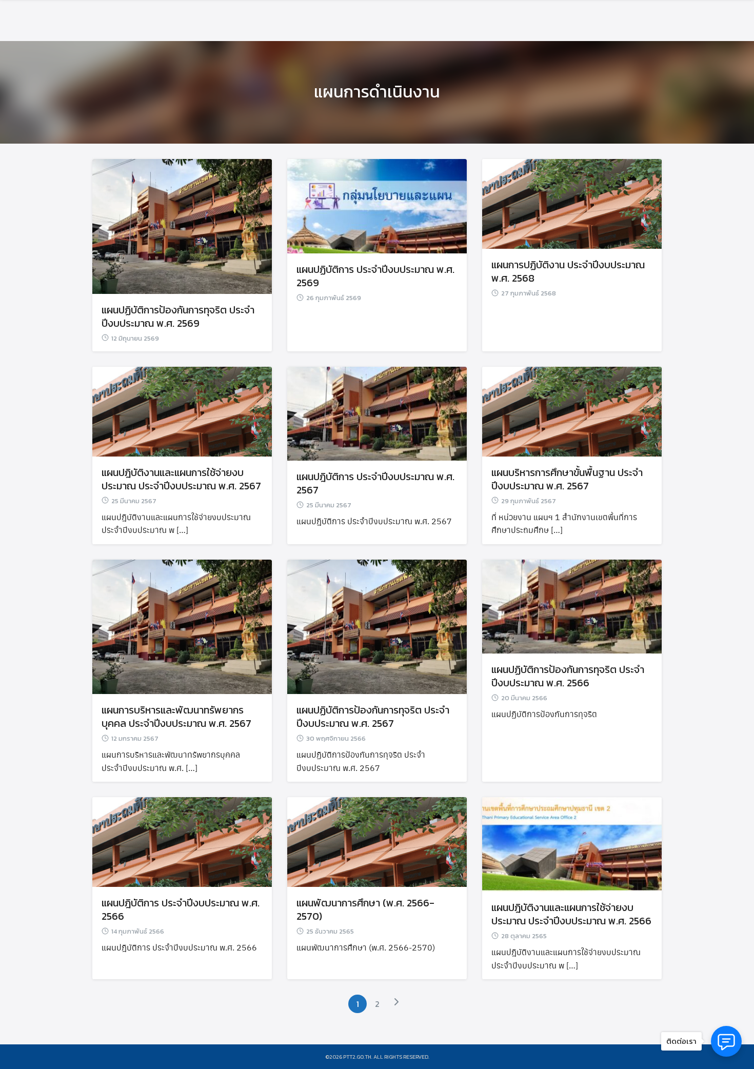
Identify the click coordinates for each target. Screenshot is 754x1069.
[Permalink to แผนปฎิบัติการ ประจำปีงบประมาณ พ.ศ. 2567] (377, 412)
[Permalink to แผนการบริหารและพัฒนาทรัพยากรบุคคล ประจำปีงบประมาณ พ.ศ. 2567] (182, 624)
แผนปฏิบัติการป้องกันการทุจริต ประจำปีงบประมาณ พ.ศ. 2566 (567, 676)
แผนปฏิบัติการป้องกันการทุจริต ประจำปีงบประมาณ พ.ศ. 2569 (178, 316)
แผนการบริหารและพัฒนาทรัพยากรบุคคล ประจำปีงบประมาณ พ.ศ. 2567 (176, 716)
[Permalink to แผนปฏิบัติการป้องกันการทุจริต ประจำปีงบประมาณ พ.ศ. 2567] (377, 624)
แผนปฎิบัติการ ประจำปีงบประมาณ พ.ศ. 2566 (181, 909)
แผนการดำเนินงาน (377, 92)
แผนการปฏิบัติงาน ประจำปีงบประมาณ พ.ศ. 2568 (568, 271)
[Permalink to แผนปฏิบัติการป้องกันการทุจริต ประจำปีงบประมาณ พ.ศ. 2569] (182, 224)
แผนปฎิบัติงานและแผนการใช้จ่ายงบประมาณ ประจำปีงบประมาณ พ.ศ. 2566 (571, 914)
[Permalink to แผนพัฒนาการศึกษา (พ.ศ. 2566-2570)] (377, 840)
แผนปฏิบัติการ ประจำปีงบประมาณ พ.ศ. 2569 (375, 276)
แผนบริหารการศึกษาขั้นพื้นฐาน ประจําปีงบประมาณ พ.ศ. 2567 (567, 479)
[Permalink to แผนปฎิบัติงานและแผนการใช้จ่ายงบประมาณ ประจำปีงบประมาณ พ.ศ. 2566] (572, 842)
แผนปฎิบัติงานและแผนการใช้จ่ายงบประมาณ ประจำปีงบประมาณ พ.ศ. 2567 (181, 479)
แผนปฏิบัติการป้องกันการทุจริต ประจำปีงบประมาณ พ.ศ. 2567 (372, 716)
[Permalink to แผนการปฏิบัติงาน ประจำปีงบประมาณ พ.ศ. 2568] (572, 202)
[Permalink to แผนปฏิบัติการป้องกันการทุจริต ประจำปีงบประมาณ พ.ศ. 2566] (572, 604)
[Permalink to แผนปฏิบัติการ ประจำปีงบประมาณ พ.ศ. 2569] (377, 204)
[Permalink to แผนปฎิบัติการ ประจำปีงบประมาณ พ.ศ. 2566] (182, 840)
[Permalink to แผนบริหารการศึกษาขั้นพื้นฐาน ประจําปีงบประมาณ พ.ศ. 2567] (572, 409)
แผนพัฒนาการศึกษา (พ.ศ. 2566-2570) (365, 909)
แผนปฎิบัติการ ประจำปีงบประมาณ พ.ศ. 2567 (375, 483)
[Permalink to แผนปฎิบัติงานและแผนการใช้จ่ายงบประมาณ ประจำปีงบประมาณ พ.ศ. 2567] (182, 409)
